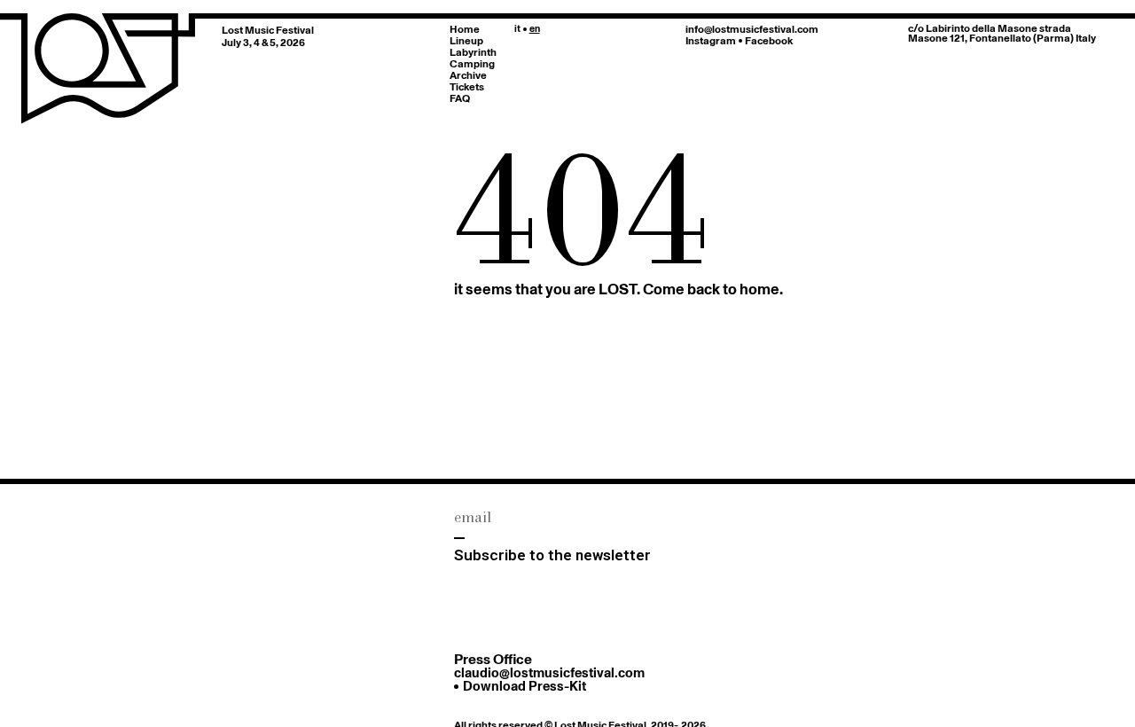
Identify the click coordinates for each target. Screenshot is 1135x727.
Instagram (710, 40)
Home (465, 29)
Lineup (466, 40)
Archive (468, 75)
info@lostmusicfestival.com (751, 29)
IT (517, 28)
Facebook (769, 40)
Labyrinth (473, 52)
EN (534, 28)
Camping (472, 63)
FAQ (460, 98)
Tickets (467, 86)
